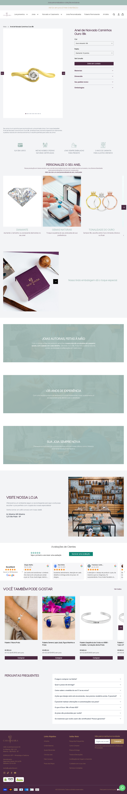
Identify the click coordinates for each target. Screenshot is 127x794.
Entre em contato (94, 63)
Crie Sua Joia (48, 754)
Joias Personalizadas (73, 14)
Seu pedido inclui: (82, 82)
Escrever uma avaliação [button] (81, 554)
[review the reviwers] (27, 566)
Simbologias (79, 88)
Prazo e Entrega (74, 750)
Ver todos (117, 589)
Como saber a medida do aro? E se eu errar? (72, 690)
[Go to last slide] (2, 73)
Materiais (78, 71)
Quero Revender (49, 750)
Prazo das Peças (49, 763)
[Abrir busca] (114, 14)
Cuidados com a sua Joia (77, 763)
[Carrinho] (7, 14)
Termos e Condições (75, 768)
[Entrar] (118, 14)
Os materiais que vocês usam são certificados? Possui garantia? (80, 719)
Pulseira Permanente (92, 14)
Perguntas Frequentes (76, 741)
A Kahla (106, 14)
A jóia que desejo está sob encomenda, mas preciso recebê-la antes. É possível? (86, 696)
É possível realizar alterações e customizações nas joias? (77, 702)
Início (4, 26)
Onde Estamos (48, 745)
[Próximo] (123, 207)
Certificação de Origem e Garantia (80, 759)
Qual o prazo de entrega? (65, 685)
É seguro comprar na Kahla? (66, 679)
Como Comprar (74, 745)
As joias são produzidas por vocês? (68, 713)
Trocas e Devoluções (76, 754)
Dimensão (79, 76)
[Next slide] (63, 73)
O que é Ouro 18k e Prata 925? (66, 707)
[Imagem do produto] (21, 618)
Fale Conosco (48, 759)
